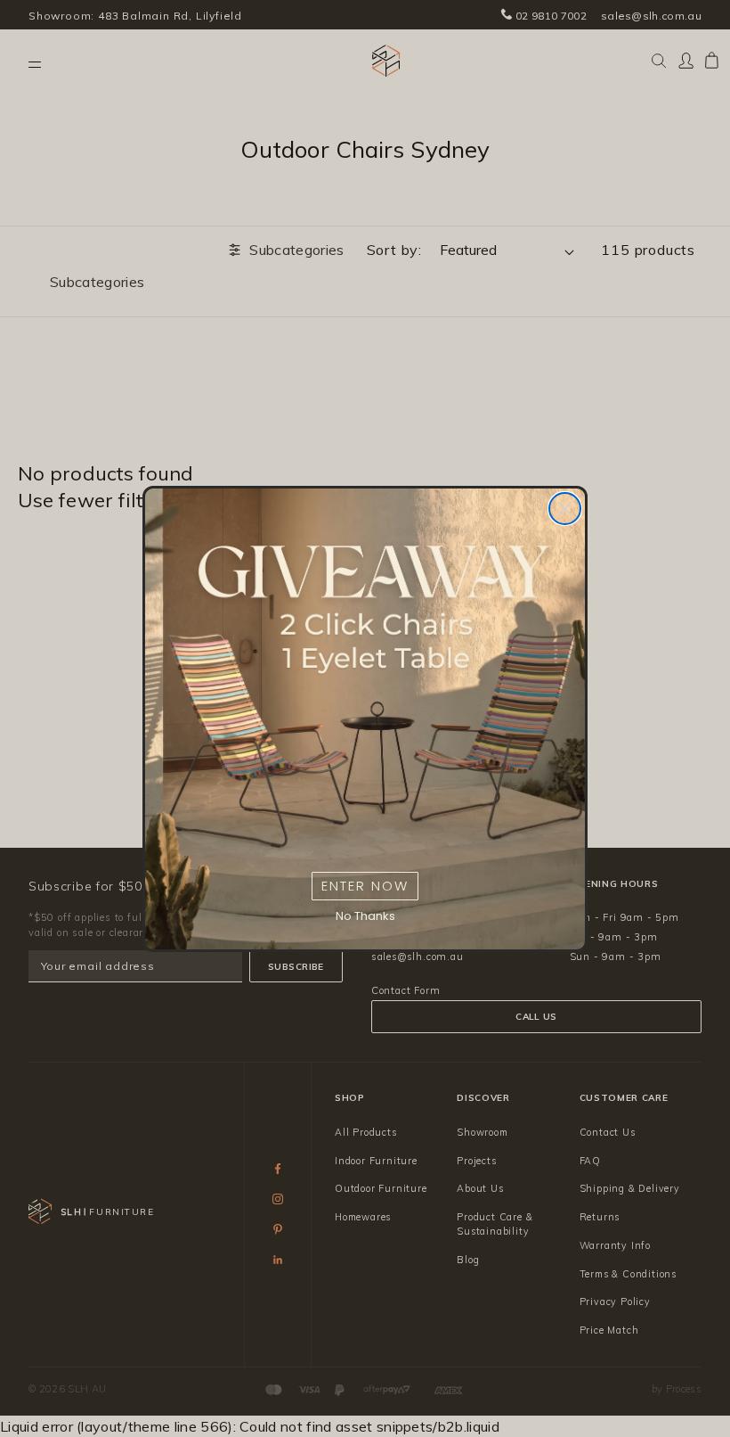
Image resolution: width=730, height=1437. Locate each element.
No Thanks (365, 915)
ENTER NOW (365, 885)
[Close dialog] (564, 508)
